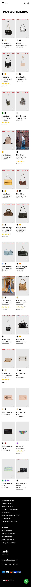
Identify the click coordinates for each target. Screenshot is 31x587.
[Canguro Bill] (22, 431)
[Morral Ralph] (8, 101)
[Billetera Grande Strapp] (8, 469)
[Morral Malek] (8, 28)
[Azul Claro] (3, 264)
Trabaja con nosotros (8, 543)
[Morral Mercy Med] (22, 252)
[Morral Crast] (22, 179)
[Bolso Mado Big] (8, 286)
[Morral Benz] (22, 28)
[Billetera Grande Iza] (8, 397)
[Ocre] (20, 264)
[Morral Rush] (8, 179)
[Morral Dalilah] (22, 62)
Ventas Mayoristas (8, 540)
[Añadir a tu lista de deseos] (13, 36)
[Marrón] (17, 191)
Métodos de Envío (7, 506)
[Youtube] (6, 564)
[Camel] (5, 74)
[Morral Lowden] (8, 252)
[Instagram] (10, 564)
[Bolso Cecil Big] (22, 286)
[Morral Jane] (8, 324)
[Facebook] (2, 564)
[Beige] (5, 40)
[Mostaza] (5, 191)
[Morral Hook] (22, 140)
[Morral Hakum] (22, 213)
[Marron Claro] (3, 225)
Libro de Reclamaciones (9, 521)
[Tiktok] (13, 564)
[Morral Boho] (8, 358)
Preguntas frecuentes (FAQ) (11, 515)
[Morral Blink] (22, 324)
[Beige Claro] (17, 74)
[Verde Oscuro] (3, 113)
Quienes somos (7, 531)
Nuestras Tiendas (7, 537)
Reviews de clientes (8, 534)
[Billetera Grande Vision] (8, 431)
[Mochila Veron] (22, 101)
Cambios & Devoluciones (10, 509)
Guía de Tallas (6, 512)
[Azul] (5, 480)
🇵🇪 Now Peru (9, 580)
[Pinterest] (17, 564)
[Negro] (3, 40)
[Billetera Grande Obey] (22, 358)
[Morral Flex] (8, 62)
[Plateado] (17, 40)
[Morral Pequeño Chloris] (22, 469)
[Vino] (5, 443)
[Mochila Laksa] (8, 140)
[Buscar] (6, 3)
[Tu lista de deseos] (21, 3)
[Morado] (17, 443)
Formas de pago (7, 503)
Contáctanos (6, 518)
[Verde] (3, 480)
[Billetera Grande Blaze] (22, 397)
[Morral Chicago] (8, 213)
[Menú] (2, 3)
